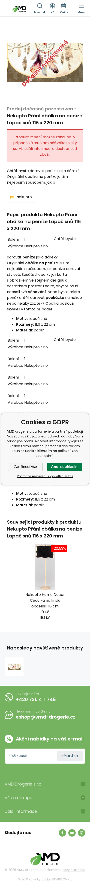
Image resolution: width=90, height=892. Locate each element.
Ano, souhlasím (64, 467)
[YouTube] (72, 833)
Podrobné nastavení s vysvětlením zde (45, 476)
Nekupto (24, 197)
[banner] (19, 9)
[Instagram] (81, 833)
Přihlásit (69, 756)
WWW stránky (29, 879)
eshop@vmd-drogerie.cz (45, 717)
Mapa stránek (74, 870)
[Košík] (64, 9)
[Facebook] (62, 833)
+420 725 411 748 (36, 699)
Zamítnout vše (25, 467)
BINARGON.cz (61, 879)
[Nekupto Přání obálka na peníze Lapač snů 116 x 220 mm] (14, 666)
